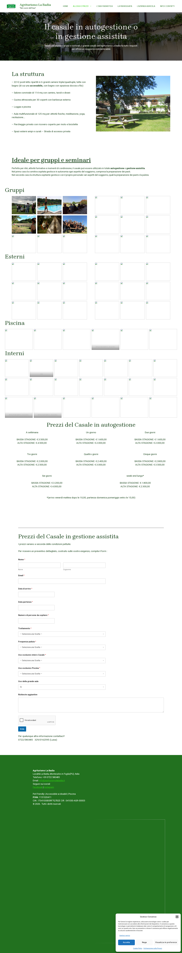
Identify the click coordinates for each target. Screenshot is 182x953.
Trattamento (24, 628)
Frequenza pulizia (27, 641)
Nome (20, 569)
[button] (177, 917)
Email (21, 575)
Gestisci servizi (124, 935)
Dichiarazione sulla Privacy (152, 948)
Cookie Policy (137, 948)
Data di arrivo (25, 589)
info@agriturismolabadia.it (52, 780)
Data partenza (25, 602)
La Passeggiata (125, 6)
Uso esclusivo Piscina (29, 668)
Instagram (49, 787)
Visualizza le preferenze (166, 942)
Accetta (126, 942)
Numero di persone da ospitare (33, 615)
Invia (22, 729)
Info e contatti (167, 6)
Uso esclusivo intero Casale (32, 655)
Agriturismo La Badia (35, 5)
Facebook (38, 787)
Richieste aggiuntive (27, 694)
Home (65, 6)
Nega (144, 942)
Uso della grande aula (28, 681)
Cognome (67, 569)
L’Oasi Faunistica (105, 6)
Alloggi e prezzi (81, 6)
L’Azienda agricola (146, 6)
